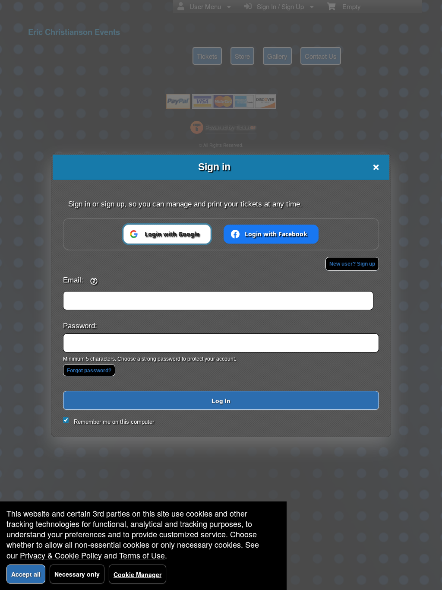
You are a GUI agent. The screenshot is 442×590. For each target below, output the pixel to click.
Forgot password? (89, 371)
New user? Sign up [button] (352, 264)
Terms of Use (142, 555)
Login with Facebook (276, 234)
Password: (80, 326)
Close (376, 167)
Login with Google (172, 234)
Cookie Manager (137, 574)
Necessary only (77, 574)
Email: (73, 280)
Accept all (26, 574)
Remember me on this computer (114, 422)
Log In (221, 400)
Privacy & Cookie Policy (61, 555)
